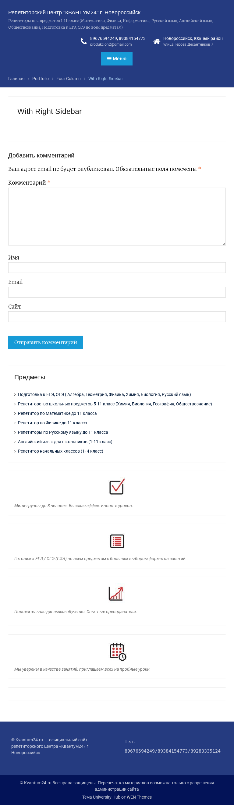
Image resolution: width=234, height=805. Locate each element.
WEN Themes (139, 797)
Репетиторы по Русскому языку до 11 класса (63, 432)
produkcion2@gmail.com (111, 44)
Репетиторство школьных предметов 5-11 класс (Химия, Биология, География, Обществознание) (115, 403)
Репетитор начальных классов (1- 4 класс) (60, 451)
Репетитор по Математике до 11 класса (57, 413)
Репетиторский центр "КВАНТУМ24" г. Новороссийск (74, 12)
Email (15, 282)
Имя (13, 257)
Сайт (14, 306)
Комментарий (29, 182)
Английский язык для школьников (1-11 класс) (65, 441)
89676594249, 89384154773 (118, 38)
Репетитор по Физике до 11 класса (52, 422)
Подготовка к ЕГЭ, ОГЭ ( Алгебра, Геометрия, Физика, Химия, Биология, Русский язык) (104, 394)
